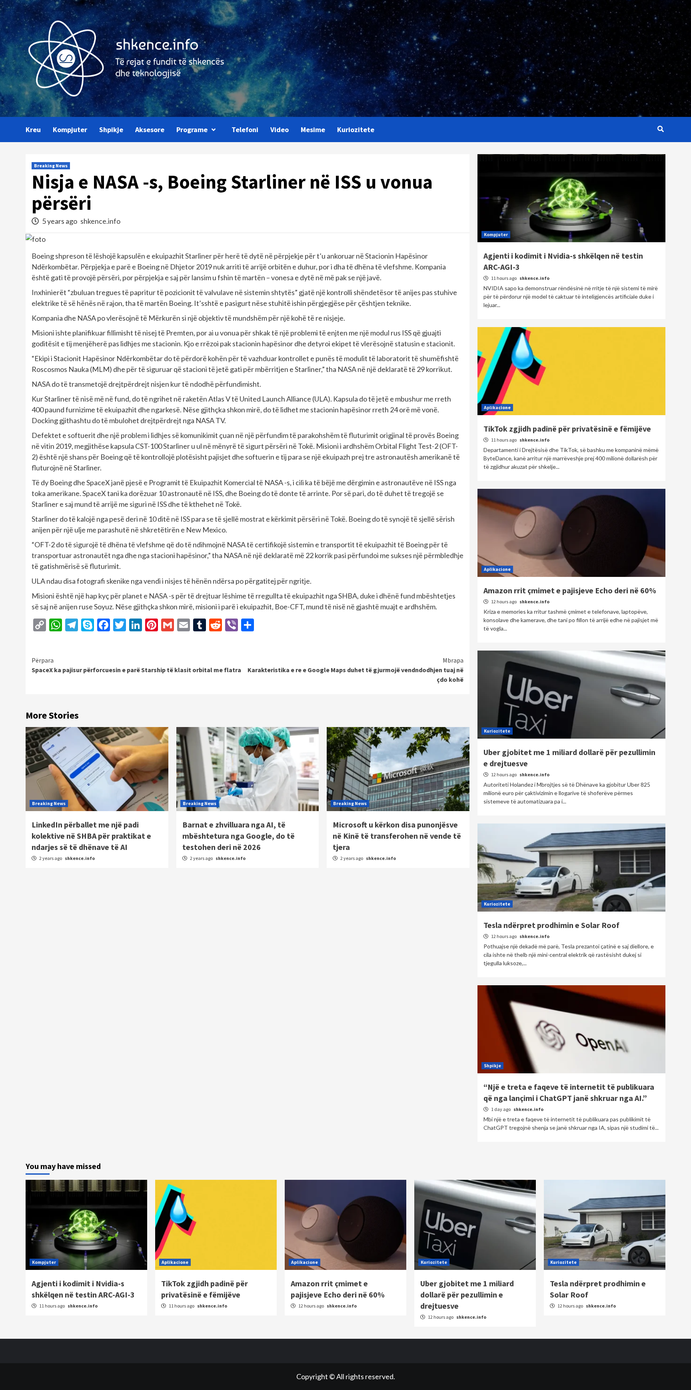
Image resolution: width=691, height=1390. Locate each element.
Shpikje (111, 129)
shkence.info (100, 221)
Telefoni (245, 129)
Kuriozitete (355, 129)
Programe (192, 129)
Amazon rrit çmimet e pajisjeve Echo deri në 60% (569, 590)
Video (279, 129)
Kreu (33, 129)
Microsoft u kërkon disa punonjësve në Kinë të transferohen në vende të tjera (397, 836)
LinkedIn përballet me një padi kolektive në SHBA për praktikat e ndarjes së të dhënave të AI (91, 836)
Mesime (313, 129)
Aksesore (149, 129)
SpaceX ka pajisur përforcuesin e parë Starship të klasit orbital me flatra (136, 665)
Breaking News (51, 166)
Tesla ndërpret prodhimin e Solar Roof (551, 925)
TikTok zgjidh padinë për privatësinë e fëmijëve (567, 429)
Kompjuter (70, 129)
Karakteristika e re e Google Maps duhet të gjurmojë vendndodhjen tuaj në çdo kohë (355, 669)
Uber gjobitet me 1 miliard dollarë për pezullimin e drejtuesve (467, 1294)
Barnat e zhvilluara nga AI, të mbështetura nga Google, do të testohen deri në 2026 (238, 836)
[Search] (660, 129)
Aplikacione (497, 407)
